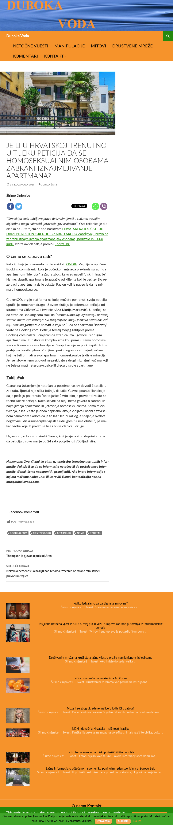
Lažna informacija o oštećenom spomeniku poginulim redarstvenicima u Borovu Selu (100, 768)
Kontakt (54, 56)
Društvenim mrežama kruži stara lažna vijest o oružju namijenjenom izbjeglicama (100, 657)
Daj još (137, 821)
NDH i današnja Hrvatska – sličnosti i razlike (100, 728)
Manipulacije (69, 46)
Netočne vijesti (30, 46)
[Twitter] (18, 206)
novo (80, 533)
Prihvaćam (103, 821)
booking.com (18, 533)
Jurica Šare (49, 184)
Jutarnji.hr (64, 533)
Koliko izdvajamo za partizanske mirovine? (101, 603)
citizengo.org (42, 533)
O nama (79, 806)
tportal (95, 533)
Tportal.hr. (62, 244)
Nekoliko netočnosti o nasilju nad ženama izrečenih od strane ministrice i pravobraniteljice (53, 571)
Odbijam (123, 821)
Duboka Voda (17, 36)
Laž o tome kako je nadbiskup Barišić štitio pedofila (101, 752)
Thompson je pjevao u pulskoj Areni (29, 554)
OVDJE (71, 264)
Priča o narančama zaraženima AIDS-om (101, 678)
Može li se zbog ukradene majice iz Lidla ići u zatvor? (100, 708)
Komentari (25, 56)
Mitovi (98, 46)
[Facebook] (10, 206)
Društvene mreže (132, 46)
